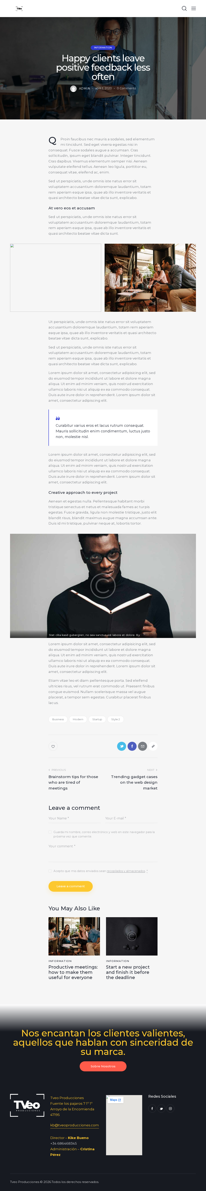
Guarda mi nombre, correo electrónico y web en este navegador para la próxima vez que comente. (104, 834)
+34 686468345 (63, 1143)
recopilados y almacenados (126, 871)
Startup (97, 719)
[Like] (53, 746)
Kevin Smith (149, 635)
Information (103, 47)
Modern (78, 719)
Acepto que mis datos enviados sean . (100, 871)
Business (58, 719)
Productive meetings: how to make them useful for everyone (73, 972)
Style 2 (115, 719)
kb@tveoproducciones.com (74, 1125)
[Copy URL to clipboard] (153, 746)
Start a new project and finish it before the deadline (128, 972)
